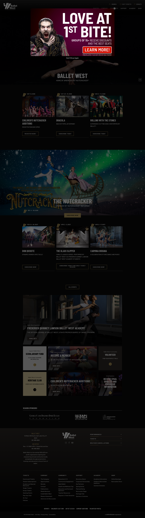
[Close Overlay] (114, 8)
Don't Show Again (72, 58)
